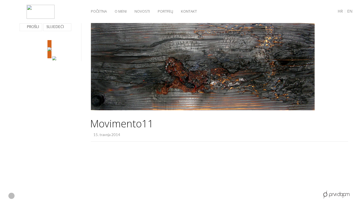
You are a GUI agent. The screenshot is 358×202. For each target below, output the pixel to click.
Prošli (33, 27)
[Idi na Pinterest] (41, 196)
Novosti (142, 11)
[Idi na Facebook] (21, 196)
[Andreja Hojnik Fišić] (41, 12)
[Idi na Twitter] (51, 196)
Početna (99, 11)
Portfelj (165, 11)
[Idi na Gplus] (31, 196)
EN (349, 11)
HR (340, 11)
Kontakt (189, 11)
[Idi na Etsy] (11, 196)
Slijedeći (55, 27)
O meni (121, 11)
